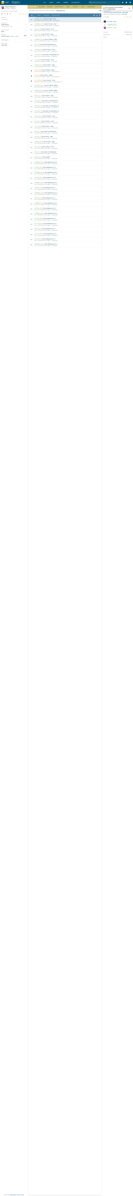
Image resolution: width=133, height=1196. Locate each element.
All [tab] (32, 15)
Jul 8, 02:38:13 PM (42, 138)
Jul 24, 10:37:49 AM (42, 71)
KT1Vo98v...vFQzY (51, 19)
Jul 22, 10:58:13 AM (42, 97)
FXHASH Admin (10, 36)
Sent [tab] (39, 15)
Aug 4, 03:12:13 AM (41, 56)
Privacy (22, 1194)
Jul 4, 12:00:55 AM (42, 214)
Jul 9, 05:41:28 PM (42, 133)
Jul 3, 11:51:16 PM (42, 245)
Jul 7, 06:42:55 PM (42, 143)
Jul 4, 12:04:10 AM (42, 194)
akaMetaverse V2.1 (52, 162)
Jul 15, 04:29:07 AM (42, 128)
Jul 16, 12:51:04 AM (42, 117)
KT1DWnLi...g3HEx (112, 27)
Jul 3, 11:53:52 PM (42, 225)
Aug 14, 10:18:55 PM (42, 41)
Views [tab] (68, 6)
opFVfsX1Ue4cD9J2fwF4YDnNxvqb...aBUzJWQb (115, 12)
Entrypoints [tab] (59, 6)
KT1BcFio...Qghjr (49, 34)
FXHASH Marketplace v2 (49, 44)
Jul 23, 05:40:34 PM (42, 87)
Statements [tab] (91, 6)
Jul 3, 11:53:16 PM (42, 235)
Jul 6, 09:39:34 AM (42, 153)
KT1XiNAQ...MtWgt (52, 85)
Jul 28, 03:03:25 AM (42, 66)
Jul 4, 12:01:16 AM (42, 204)
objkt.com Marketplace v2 (52, 54)
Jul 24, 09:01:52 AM (42, 81)
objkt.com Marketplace (50, 131)
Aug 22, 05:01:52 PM (43, 20)
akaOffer (48, 157)
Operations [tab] (32, 6)
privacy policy (111, 9)
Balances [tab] (42, 6)
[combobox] (104, 2)
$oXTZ (40, 70)
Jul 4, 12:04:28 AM (42, 184)
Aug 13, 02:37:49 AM (42, 46)
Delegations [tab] (56, 15)
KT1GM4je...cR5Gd (52, 39)
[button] (16, 2)
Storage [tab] (75, 6)
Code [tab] (82, 6)
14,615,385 (124, 14)
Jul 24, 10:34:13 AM (42, 76)
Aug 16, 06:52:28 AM (42, 35)
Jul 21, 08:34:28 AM (42, 102)
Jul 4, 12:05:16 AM (42, 163)
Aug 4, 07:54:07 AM (41, 51)
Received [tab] (46, 15)
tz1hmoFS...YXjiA (50, 80)
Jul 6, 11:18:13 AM (42, 148)
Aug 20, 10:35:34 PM (42, 30)
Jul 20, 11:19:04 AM (42, 112)
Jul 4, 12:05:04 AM (42, 174)
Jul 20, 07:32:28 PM (42, 107)
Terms (18, 1194)
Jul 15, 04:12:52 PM (42, 122)
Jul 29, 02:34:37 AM (42, 61)
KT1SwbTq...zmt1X (49, 29)
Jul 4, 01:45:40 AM (42, 158)
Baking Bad (13, 1194)
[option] (65, 19)
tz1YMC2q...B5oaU (50, 70)
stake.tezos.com (60, 10)
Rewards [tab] (50, 6)
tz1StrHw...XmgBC (47, 75)
